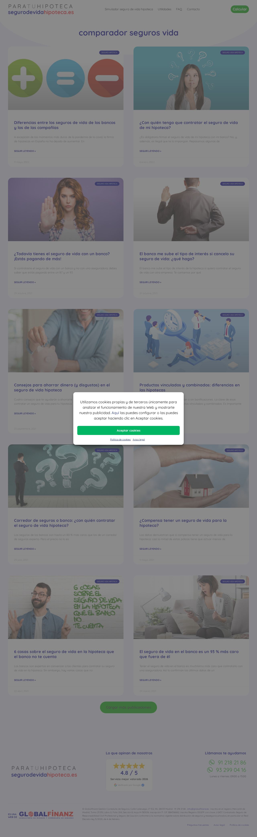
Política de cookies (120, 439)
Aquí (115, 412)
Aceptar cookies (128, 430)
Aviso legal (139, 439)
